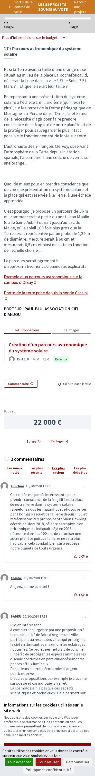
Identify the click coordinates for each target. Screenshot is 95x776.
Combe (16, 578)
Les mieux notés (14, 470)
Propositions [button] (30, 330)
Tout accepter (19, 761)
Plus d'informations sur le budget (30, 37)
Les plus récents (36, 470)
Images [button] (74, 330)
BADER (16, 616)
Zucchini (17, 486)
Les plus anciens (58, 470)
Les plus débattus (80, 470)
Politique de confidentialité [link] (48, 769)
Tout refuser (48, 761)
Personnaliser (77, 761)
